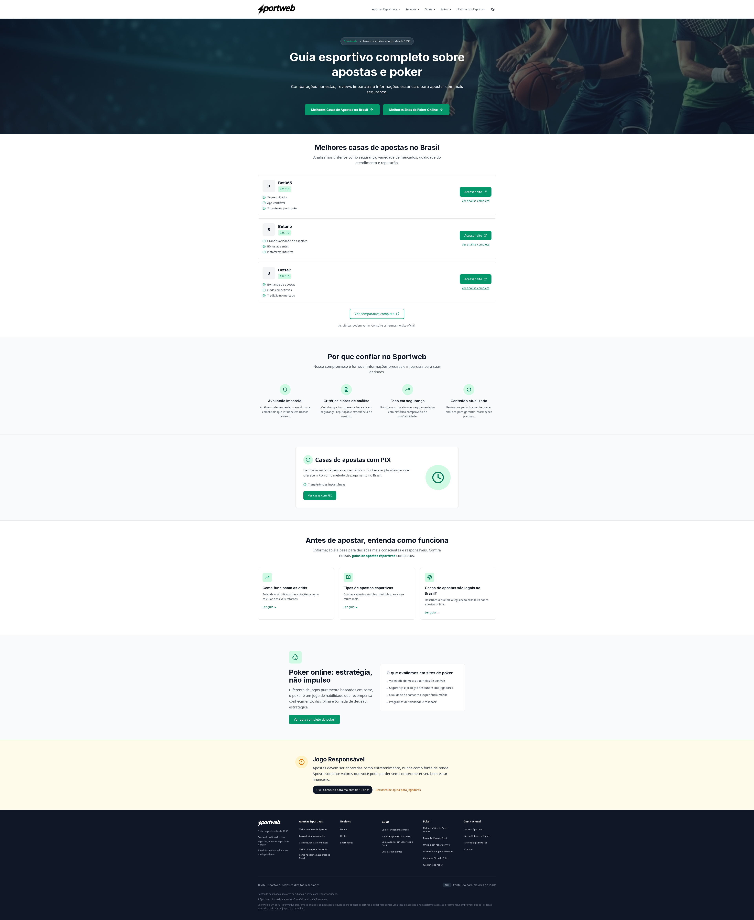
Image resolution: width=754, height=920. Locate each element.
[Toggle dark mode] (492, 9)
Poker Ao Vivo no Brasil (435, 838)
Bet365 (343, 835)
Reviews (410, 9)
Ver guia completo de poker (314, 719)
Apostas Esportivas (384, 9)
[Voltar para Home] (276, 9)
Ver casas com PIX (320, 495)
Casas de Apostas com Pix (312, 835)
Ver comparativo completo (374, 314)
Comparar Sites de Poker (436, 858)
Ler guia (270, 607)
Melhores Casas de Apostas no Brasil (339, 110)
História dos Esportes (471, 9)
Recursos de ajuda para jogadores (398, 790)
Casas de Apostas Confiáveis (313, 842)
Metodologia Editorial (475, 842)
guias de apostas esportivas (373, 556)
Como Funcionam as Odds (395, 829)
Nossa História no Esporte (477, 835)
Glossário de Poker (433, 864)
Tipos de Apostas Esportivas (396, 836)
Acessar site (473, 192)
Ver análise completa (475, 201)
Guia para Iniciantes (392, 851)
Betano (344, 829)
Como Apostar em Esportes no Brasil (314, 856)
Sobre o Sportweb (473, 829)
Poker (444, 9)
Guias (428, 9)
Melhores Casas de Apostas (313, 829)
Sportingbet (346, 842)
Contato (468, 849)
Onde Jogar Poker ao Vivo (436, 844)
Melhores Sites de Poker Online (413, 110)
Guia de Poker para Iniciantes (438, 851)
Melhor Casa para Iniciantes (313, 849)
